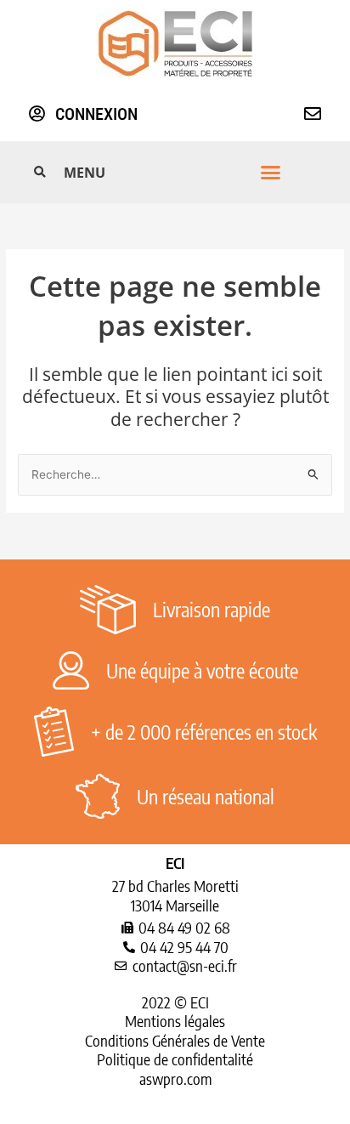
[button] (172, 172)
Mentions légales (175, 1020)
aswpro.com (175, 1078)
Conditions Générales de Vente (175, 1040)
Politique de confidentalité (175, 1059)
